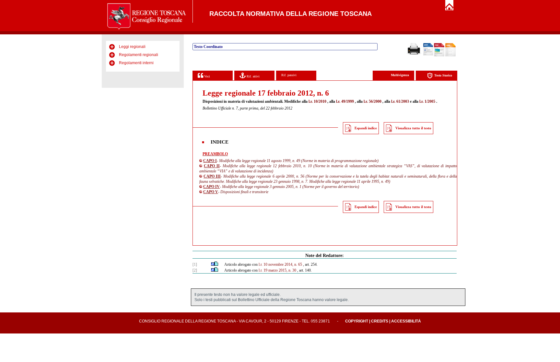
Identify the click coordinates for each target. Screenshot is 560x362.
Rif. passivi (289, 75)
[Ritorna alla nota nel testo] (213, 264)
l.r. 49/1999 (345, 101)
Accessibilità (406, 321)
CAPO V (210, 192)
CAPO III (212, 176)
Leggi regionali (132, 46)
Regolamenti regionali (138, 55)
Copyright (356, 321)
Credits (379, 321)
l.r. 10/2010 (317, 101)
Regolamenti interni (136, 63)
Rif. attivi (253, 76)
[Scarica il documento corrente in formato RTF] (428, 54)
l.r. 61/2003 (400, 101)
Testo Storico (443, 75)
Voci (206, 76)
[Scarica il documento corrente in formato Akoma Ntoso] (450, 55)
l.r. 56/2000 (372, 101)
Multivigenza (400, 75)
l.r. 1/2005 (427, 101)
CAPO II (212, 166)
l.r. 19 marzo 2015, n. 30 (277, 270)
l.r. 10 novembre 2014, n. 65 (280, 264)
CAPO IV (211, 186)
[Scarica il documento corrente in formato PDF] (439, 55)
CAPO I (210, 160)
